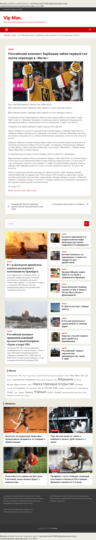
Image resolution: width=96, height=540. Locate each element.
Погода (9, 388)
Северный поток (71, 388)
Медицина (65, 379)
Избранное (31, 379)
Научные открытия (58, 384)
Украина (29, 392)
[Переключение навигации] (7, 29)
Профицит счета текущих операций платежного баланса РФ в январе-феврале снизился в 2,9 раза (70, 479)
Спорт (11, 49)
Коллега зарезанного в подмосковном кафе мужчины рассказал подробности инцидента (75, 241)
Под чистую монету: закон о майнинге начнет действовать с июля (68, 439)
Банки (67, 376)
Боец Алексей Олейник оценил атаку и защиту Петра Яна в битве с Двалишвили (74, 291)
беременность (19, 395)
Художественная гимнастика (72, 392)
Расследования (31, 388)
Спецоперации (83, 388)
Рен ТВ (41, 388)
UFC (20, 376)
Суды (15, 392)
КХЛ (55, 380)
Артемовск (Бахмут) (57, 376)
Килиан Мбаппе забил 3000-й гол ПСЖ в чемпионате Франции (73, 275)
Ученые (40, 392)
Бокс (77, 375)
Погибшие (79, 385)
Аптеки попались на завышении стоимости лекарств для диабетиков (74, 258)
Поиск (86, 223)
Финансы (10, 403)
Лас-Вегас (18, 191)
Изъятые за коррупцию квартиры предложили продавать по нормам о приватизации (25, 439)
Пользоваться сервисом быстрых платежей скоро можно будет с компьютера (23, 479)
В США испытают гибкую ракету (75, 307)
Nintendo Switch (12, 376)
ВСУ (82, 376)
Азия (24, 376)
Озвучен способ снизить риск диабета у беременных (75, 339)
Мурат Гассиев (20, 385)
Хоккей (33, 191)
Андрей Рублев (31, 376)
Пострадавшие (19, 388)
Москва (10, 385)
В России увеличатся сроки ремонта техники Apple (74, 324)
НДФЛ (30, 385)
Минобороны (78, 380)
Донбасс (9, 380)
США (28, 191)
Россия (48, 388)
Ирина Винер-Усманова (45, 380)
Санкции (61, 388)
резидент (27, 395)
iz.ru (18, 186)
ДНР (86, 376)
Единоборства (18, 380)
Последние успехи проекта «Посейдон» (68, 204)
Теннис (21, 392)
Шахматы (10, 395)
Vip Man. (13, 18)
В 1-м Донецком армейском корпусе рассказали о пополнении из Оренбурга (24, 268)
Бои (72, 375)
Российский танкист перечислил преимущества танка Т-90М (73, 354)
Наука (9, 331)
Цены (85, 392)
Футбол (50, 392)
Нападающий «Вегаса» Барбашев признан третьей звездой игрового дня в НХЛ (27, 206)
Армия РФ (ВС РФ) (43, 376)
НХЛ (24, 191)
